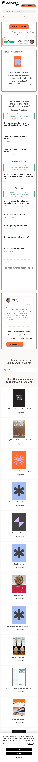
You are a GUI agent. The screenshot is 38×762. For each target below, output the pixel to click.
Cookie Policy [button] (25, 742)
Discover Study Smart (28, 5)
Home (5, 17)
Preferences (19, 757)
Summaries (13, 17)
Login (17, 5)
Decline (19, 753)
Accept (19, 749)
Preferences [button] (30, 744)
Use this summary (19, 27)
